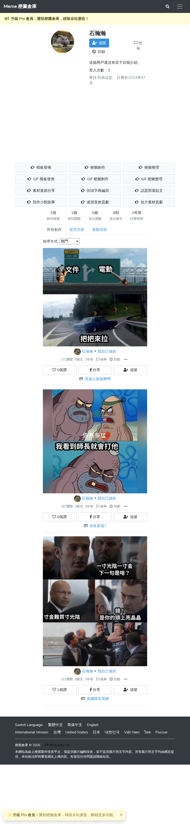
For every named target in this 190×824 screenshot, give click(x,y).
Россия (161, 732)
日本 (96, 732)
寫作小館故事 (43, 202)
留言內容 (77, 229)
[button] (125, 359)
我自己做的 (107, 351)
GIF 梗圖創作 (97, 179)
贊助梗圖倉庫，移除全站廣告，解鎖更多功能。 (62, 815)
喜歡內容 (99, 229)
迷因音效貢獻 (97, 202)
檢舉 (139, 45)
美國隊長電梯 (98, 698)
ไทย (147, 732)
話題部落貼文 (151, 190)
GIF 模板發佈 (43, 179)
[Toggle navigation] (179, 6)
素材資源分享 (43, 190)
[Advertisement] (95, 122)
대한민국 (112, 732)
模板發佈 (43, 167)
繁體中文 (55, 724)
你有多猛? (97, 525)
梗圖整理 (151, 167)
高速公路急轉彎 (98, 378)
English (92, 724)
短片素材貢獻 (151, 202)
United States (76, 732)
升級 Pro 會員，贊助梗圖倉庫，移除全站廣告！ (50, 18)
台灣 (57, 732)
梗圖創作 (97, 167)
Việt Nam (131, 732)
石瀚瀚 (87, 351)
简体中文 (74, 724)
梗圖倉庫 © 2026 (27, 745)
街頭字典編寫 (97, 190)
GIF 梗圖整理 (151, 179)
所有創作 (54, 229)
